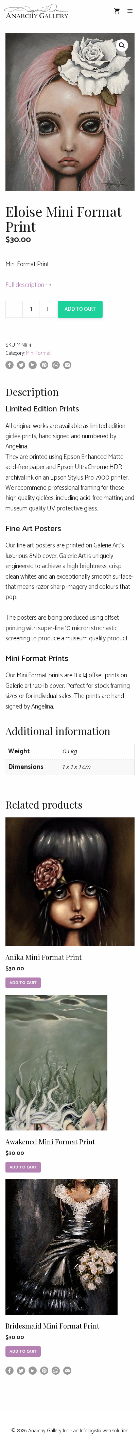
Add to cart (80, 309)
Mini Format (38, 353)
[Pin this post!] (44, 367)
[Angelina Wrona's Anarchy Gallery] (37, 11)
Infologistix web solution (104, 1431)
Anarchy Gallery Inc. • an (54, 1431)
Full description (24, 285)
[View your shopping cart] (116, 11)
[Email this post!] (67, 367)
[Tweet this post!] (21, 367)
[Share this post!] (9, 367)
